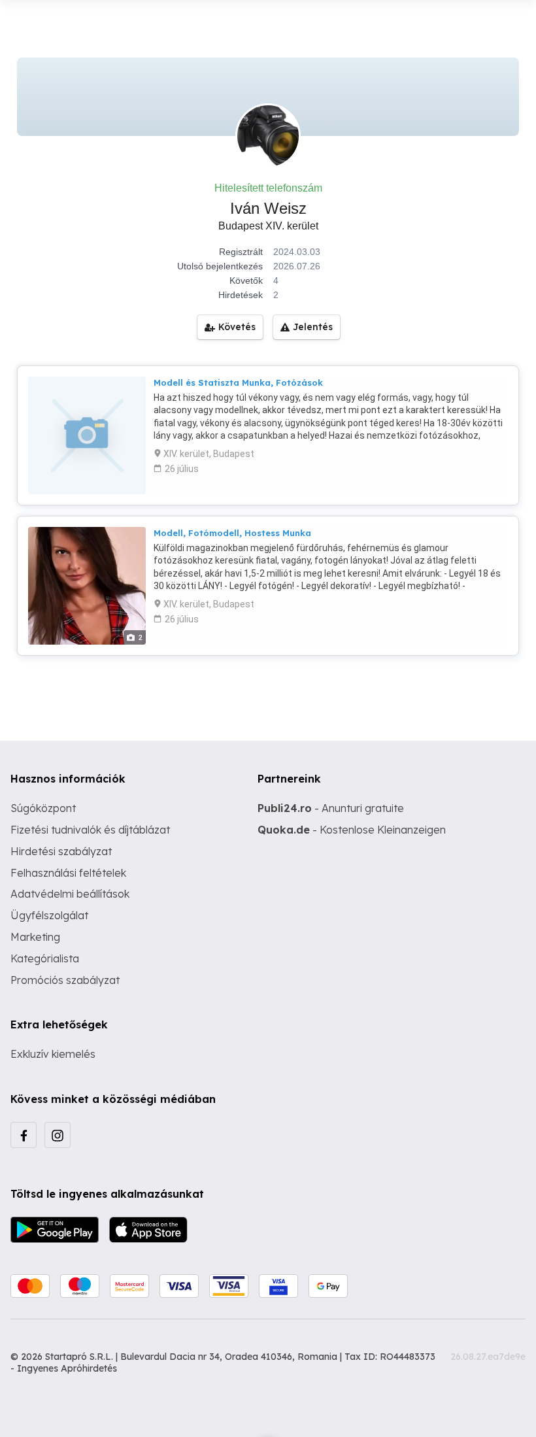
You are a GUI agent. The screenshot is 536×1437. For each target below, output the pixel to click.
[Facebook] (23, 1135)
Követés (237, 327)
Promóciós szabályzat (65, 980)
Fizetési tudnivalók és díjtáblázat (90, 829)
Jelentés (313, 327)
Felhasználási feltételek (68, 872)
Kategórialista (44, 958)
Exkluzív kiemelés (52, 1053)
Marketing (35, 936)
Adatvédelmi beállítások (69, 893)
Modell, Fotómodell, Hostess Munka (232, 533)
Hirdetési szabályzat (61, 851)
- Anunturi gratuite (331, 808)
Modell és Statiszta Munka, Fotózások (238, 382)
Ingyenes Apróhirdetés (67, 1368)
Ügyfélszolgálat (49, 915)
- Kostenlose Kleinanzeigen (352, 829)
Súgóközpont (43, 808)
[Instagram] (57, 1135)
